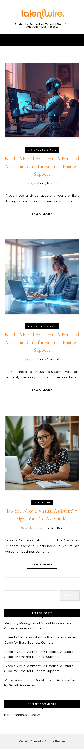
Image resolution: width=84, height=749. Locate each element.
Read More (42, 214)
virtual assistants (42, 150)
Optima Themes (54, 741)
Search (69, 595)
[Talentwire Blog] (42, 14)
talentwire (42, 502)
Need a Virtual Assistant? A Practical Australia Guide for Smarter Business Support (42, 166)
